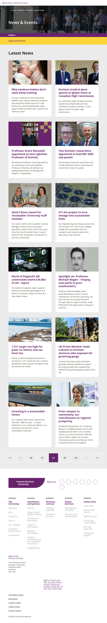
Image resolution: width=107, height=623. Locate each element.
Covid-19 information (32, 525)
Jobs (10, 512)
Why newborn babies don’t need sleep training (29, 91)
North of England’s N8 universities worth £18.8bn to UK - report (29, 279)
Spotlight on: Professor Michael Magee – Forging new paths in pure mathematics (74, 281)
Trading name (14, 602)
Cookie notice (14, 606)
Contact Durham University (25, 483)
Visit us (11, 520)
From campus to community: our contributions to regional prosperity (75, 416)
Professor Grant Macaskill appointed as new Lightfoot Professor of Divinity (29, 154)
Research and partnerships (71, 515)
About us (51, 482)
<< (10, 457)
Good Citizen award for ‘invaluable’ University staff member (29, 215)
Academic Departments (14, 530)
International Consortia (70, 509)
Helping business (50, 509)
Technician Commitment (90, 521)
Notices (30, 508)
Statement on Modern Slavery (34, 513)
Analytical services (50, 515)
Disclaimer (13, 598)
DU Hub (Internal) (88, 527)
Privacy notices (14, 610)
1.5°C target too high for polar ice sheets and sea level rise (27, 350)
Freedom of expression (32, 519)
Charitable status (15, 595)
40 (31, 457)
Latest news (39, 10)
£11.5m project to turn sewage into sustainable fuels (74, 215)
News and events (25, 10)
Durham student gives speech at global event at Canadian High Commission (76, 92)
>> (97, 457)
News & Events (22, 22)
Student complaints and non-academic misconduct (34, 540)
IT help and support (89, 534)
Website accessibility (32, 532)
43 (65, 457)
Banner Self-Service (89, 511)
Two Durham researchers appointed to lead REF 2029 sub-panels (76, 154)
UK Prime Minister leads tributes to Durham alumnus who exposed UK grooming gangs (75, 351)
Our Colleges (14, 524)
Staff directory (90, 516)
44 (76, 457)
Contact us (13, 516)
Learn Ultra (89, 505)
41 (42, 457)
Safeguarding (33, 547)
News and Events (17, 41)
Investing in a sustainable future (28, 413)
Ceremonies (14, 535)
